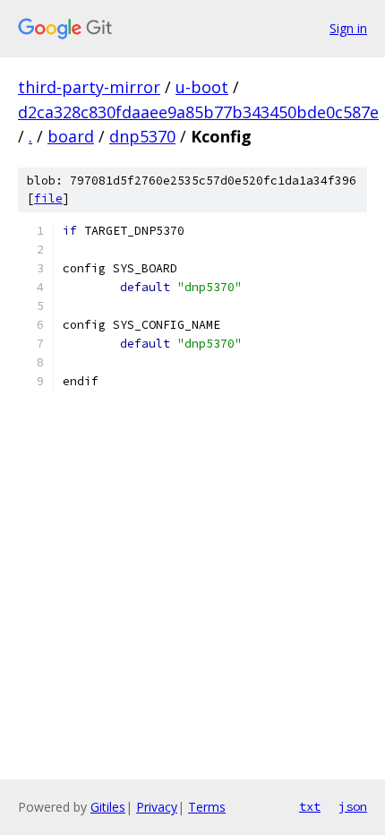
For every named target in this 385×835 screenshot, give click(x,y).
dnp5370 (142, 136)
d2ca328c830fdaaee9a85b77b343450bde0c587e (198, 112)
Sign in (348, 28)
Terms (207, 806)
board (70, 136)
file (48, 198)
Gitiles (107, 806)
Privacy (156, 806)
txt (310, 806)
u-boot (201, 87)
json (352, 806)
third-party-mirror (89, 87)
